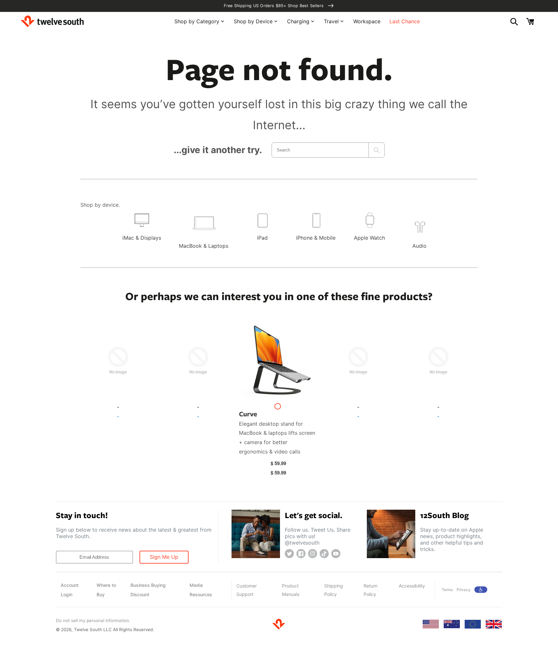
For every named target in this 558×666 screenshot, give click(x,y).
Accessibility (412, 585)
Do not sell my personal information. (93, 620)
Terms (447, 589)
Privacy (463, 589)
